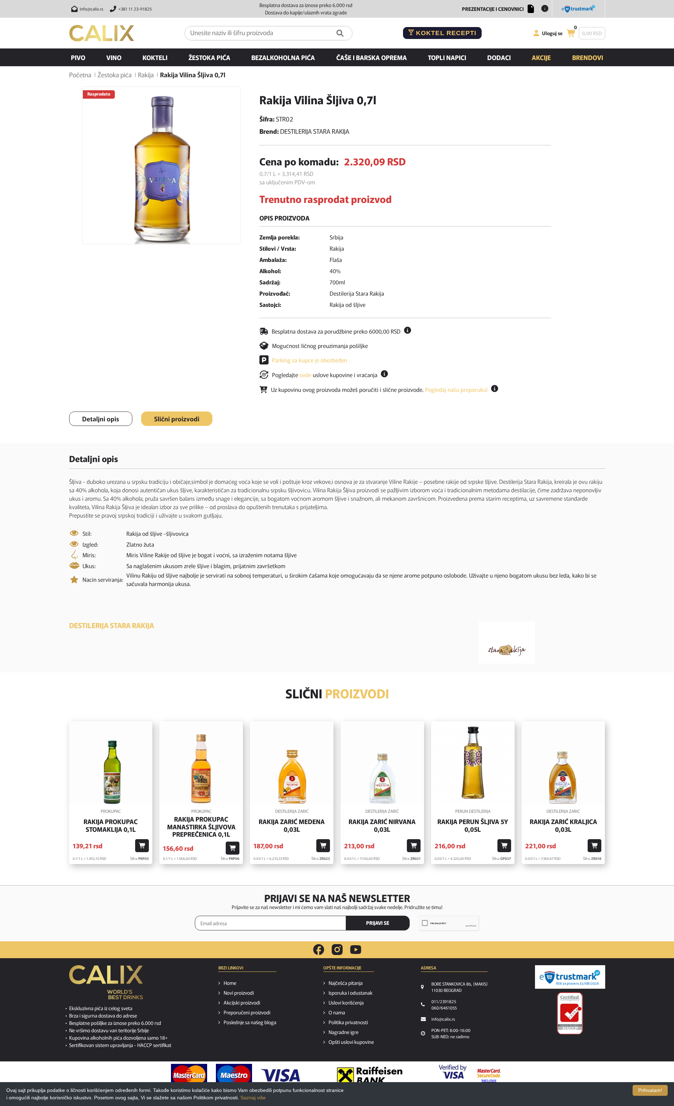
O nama (337, 1012)
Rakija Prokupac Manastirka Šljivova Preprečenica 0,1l (201, 826)
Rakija (146, 74)
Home (230, 982)
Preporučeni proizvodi (247, 1012)
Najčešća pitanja (346, 982)
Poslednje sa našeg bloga (250, 1022)
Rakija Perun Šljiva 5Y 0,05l (472, 825)
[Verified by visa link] (453, 1075)
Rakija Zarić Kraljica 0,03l (563, 825)
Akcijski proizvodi (242, 1002)
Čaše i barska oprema (371, 57)
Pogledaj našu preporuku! (456, 389)
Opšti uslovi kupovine (351, 1041)
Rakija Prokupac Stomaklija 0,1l (111, 825)
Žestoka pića (209, 57)
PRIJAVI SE (377, 922)
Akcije (541, 57)
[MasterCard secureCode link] (489, 1075)
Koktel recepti (445, 33)
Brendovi (587, 57)
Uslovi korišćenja (346, 1002)
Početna (80, 74)
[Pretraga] (340, 33)
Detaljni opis (100, 418)
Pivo (78, 57)
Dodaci (499, 57)
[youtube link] (355, 949)
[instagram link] (337, 949)
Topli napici (447, 57)
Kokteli (155, 57)
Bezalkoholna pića (283, 57)
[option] (161, 165)
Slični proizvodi (176, 418)
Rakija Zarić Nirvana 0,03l (382, 825)
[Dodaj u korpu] (142, 845)
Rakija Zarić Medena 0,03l (292, 825)
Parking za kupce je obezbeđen (309, 360)
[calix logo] (106, 985)
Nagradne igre (343, 1031)
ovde (305, 374)
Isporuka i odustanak (350, 992)
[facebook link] (318, 949)
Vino (113, 57)
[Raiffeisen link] (369, 1075)
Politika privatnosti (348, 1022)
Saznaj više (253, 1097)
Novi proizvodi (239, 992)
